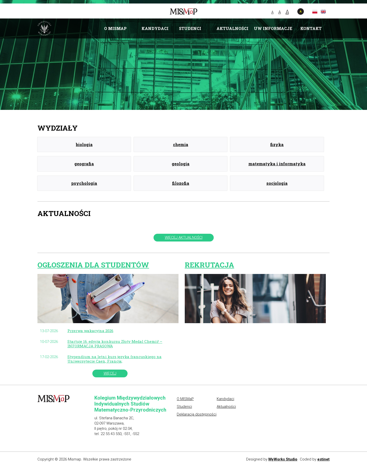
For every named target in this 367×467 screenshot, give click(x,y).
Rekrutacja (209, 264)
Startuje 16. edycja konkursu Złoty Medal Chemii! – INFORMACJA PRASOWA (114, 343)
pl (315, 11)
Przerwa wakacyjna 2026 (90, 330)
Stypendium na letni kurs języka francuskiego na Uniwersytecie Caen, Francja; (114, 359)
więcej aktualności (183, 237)
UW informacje (273, 28)
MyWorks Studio (282, 459)
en (323, 11)
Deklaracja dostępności (196, 414)
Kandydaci (155, 28)
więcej (110, 373)
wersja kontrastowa (301, 11)
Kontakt (311, 28)
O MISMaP (115, 28)
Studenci (190, 28)
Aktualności (232, 28)
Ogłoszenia (93, 264)
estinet (323, 459)
